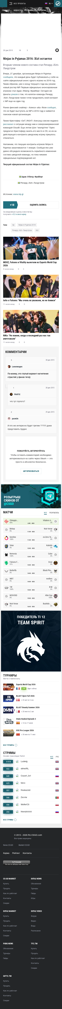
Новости (18, 10)
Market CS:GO (24, 845)
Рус (57, 757)
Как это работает (10, 893)
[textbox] (31, 375)
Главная (6, 10)
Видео (33, 921)
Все (45, 513)
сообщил (51, 108)
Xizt (37, 230)
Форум (33, 916)
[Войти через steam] (58, 3)
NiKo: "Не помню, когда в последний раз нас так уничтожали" (26, 337)
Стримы (29, 10)
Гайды (33, 893)
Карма (6, 853)
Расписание (36, 931)
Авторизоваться (31, 471)
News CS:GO (8, 845)
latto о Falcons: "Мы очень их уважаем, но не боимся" (29, 300)
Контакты (27, 853)
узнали (14, 94)
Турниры (41, 10)
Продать (6, 888)
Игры (33, 898)
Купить (6, 884)
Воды (33, 926)
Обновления (36, 884)
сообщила (8, 77)
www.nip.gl (18, 194)
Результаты (54, 513)
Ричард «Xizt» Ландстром (22, 230)
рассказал (8, 124)
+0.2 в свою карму (19, 214)
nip (13, 225)
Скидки (6, 903)
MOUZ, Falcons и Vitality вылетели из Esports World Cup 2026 (30, 264)
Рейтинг (16, 853)
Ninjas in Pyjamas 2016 (27, 225)
